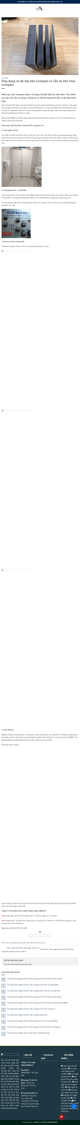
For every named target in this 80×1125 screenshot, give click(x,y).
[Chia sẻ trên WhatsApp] (30, 935)
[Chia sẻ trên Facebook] (34, 935)
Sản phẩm (5, 78)
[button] (3, 8)
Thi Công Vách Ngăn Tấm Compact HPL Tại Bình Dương (28, 1033)
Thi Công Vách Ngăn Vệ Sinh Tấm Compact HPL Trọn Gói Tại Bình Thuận (34, 979)
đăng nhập (15, 964)
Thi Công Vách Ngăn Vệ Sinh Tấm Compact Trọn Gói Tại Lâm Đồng (32, 1021)
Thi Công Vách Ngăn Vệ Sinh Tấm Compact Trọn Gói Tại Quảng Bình (33, 985)
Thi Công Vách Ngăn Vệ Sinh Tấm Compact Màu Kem (27, 1015)
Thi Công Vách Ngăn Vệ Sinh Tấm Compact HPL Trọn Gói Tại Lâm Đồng (34, 997)
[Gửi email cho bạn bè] (42, 935)
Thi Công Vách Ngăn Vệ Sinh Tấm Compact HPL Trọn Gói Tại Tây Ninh (33, 991)
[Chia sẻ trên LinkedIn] (49, 935)
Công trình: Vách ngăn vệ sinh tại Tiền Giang (57, 949)
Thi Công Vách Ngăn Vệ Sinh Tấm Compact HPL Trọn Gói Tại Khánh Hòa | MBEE (37, 1003)
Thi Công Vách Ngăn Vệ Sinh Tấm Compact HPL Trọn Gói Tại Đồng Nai (34, 1027)
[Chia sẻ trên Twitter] (38, 935)
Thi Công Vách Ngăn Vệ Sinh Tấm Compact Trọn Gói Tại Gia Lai (31, 1009)
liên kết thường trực (39, 943)
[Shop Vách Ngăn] (40, 8)
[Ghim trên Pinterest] (45, 935)
